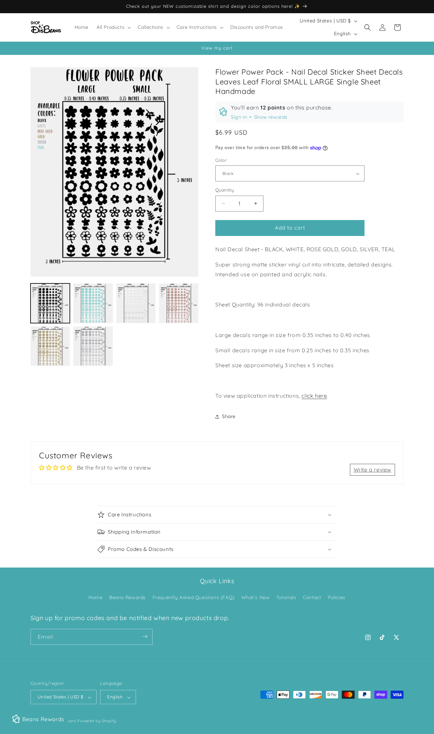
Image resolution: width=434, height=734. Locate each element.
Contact (312, 598)
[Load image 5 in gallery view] (50, 346)
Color (221, 160)
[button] (113, 27)
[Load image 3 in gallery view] (136, 303)
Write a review (372, 469)
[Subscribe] (144, 636)
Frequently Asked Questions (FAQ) (194, 598)
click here (314, 395)
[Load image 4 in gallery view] (178, 303)
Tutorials (286, 598)
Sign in (239, 117)
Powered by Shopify (96, 721)
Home (95, 598)
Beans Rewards (127, 598)
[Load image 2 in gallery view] (93, 303)
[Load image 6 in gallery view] (93, 346)
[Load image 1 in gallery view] (50, 303)
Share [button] (229, 416)
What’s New (255, 598)
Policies (337, 598)
